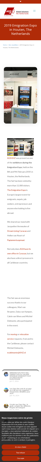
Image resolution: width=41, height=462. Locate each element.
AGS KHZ (11, 158)
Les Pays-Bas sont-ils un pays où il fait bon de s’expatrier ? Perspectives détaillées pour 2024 (21, 391)
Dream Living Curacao (17, 231)
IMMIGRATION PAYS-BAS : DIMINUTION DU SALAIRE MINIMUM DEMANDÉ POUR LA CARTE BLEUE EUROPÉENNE (20, 376)
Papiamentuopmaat (16, 240)
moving (13, 334)
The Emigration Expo (16, 190)
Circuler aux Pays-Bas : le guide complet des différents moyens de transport (20, 406)
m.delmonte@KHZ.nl (16, 352)
